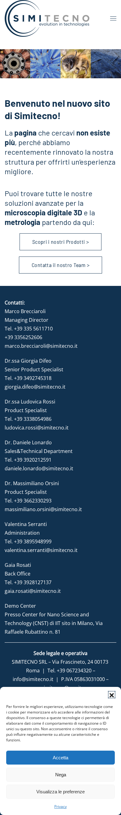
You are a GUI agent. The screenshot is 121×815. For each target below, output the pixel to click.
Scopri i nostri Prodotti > (60, 241)
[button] (112, 695)
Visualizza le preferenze (60, 791)
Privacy (60, 806)
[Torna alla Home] (47, 18)
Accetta (60, 757)
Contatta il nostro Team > (60, 264)
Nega (60, 774)
